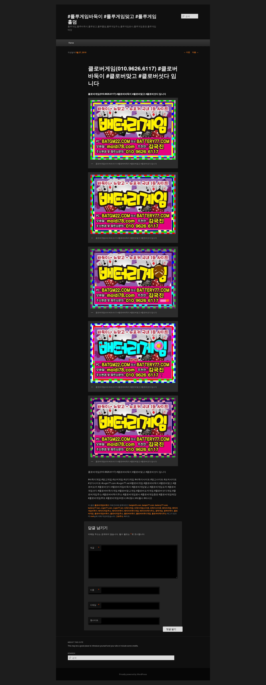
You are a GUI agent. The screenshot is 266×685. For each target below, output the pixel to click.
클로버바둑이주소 (159, 513)
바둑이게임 (128, 507)
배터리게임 (166, 507)
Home (71, 42)
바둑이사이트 (155, 507)
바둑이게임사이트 (141, 507)
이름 (94, 589)
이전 (187, 52)
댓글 (94, 547)
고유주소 (119, 516)
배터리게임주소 (104, 510)
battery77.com (161, 505)
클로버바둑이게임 (143, 513)
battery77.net (94, 507)
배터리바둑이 (117, 510)
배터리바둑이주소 (147, 510)
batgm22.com (135, 505)
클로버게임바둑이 (102, 505)
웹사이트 (94, 620)
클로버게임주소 (116, 513)
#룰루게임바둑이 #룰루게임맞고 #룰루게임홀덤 (112, 19)
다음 (195, 52)
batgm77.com (148, 505)
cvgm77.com (106, 507)
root (92, 516)
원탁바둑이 (168, 510)
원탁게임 (159, 510)
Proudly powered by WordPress (133, 674)
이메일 (94, 605)
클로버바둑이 (129, 513)
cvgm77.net (118, 507)
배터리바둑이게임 (131, 510)
